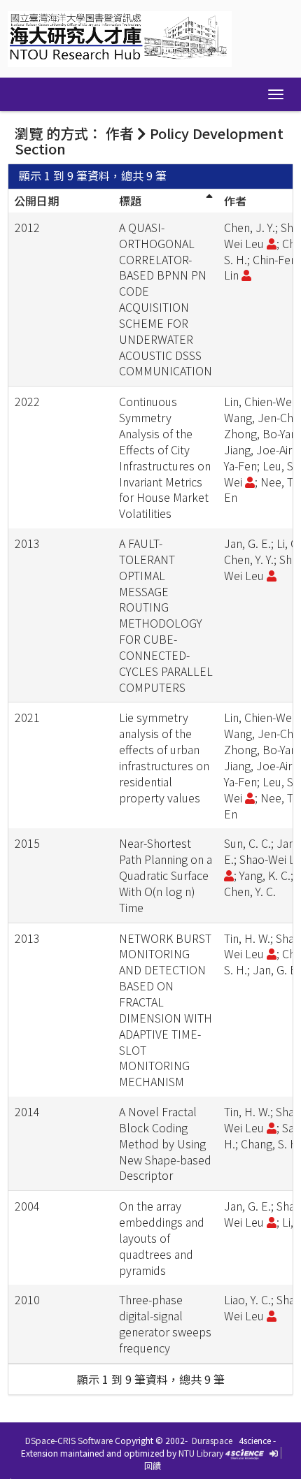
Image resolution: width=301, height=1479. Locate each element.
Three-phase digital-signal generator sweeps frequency (165, 1323)
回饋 (152, 1465)
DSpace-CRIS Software (69, 1440)
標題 (130, 200)
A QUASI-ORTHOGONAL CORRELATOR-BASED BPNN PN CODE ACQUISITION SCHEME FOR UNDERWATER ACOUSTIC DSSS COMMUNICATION (165, 299)
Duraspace (212, 1440)
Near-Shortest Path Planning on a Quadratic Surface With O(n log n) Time (165, 875)
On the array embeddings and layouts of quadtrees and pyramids (161, 1237)
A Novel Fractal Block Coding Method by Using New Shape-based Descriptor (165, 1143)
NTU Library (200, 1453)
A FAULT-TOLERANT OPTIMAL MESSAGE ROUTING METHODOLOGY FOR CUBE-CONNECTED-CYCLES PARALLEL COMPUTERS (166, 615)
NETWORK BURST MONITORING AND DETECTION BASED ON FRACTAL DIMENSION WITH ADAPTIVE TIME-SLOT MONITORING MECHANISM (165, 1010)
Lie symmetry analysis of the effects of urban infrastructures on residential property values (164, 757)
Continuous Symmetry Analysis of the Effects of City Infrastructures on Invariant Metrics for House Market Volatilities (165, 457)
